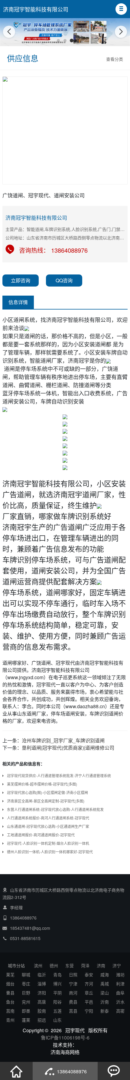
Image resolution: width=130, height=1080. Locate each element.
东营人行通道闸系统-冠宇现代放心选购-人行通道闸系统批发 (55, 809)
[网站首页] (16, 1071)
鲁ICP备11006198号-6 (65, 1037)
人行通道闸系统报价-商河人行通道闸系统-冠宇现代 (48, 817)
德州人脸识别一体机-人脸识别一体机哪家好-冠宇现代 (50, 851)
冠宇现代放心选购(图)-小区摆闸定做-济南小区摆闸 (47, 792)
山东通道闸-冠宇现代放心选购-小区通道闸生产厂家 (48, 826)
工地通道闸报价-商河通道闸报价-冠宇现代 (41, 834)
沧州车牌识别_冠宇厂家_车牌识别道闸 (63, 740)
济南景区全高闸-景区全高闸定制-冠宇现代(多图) (45, 800)
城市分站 (16, 965)
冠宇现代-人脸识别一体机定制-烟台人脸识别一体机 (48, 843)
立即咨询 (20, 280)
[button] (121, 9)
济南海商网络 (65, 1052)
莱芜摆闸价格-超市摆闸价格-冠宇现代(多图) (42, 783)
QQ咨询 (64, 280)
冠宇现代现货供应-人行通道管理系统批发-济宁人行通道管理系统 (59, 775)
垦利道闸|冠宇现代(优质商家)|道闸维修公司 (68, 747)
